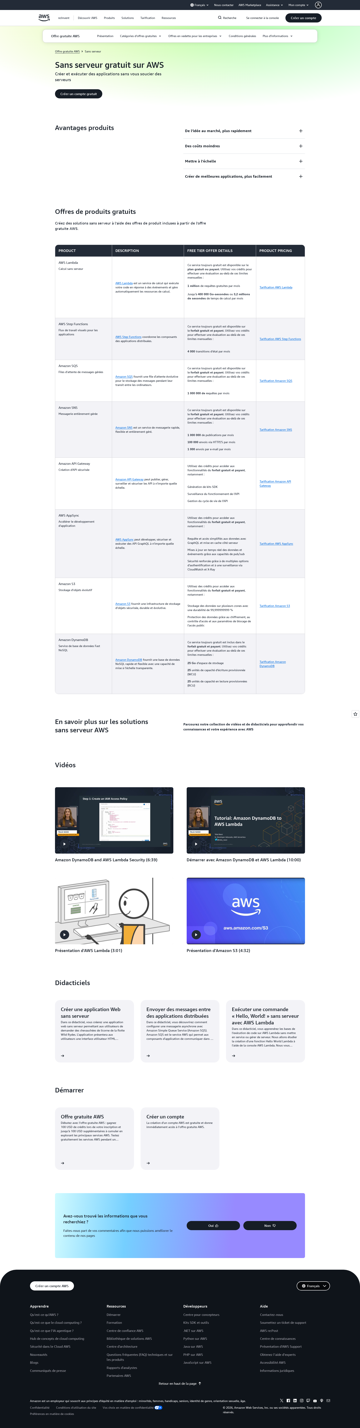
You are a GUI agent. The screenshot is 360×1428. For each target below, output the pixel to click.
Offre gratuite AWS (67, 51)
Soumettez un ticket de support (283, 1322)
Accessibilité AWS (273, 1362)
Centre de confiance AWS (125, 1331)
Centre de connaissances (278, 1338)
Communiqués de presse (48, 1370)
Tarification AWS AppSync (276, 543)
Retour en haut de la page (177, 1383)
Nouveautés (38, 1354)
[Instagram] (301, 1401)
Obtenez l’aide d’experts (278, 1354)
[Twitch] (308, 1401)
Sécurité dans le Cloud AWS (50, 1346)
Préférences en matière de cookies (52, 1414)
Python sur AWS (195, 1338)
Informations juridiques (277, 1370)
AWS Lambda (124, 283)
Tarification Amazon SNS (276, 429)
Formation (114, 1322)
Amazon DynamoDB (128, 659)
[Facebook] (288, 1401)
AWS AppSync (124, 539)
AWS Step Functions (128, 336)
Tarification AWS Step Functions (280, 339)
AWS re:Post (269, 1331)
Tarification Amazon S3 (275, 605)
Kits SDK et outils (196, 1322)
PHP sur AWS (193, 1354)
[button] (88, 18)
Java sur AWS (193, 1346)
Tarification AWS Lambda (276, 287)
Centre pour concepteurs (201, 1315)
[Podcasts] (321, 1401)
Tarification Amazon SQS (276, 380)
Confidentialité (39, 1407)
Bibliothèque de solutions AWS (129, 1338)
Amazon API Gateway (129, 479)
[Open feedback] (355, 714)
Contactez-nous (271, 1315)
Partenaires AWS (119, 1375)
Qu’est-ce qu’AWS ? (44, 1315)
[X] (281, 1401)
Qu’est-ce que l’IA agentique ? (52, 1331)
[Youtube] (315, 1401)
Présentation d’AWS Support (281, 1346)
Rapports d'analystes (122, 1368)
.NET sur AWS (193, 1331)
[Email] (328, 1401)
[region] (180, 469)
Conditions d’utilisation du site (76, 1407)
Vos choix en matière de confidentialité (128, 1407)
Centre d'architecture (122, 1346)
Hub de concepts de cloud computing (57, 1338)
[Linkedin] (295, 1401)
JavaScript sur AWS (197, 1362)
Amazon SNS (123, 427)
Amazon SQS (124, 376)
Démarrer (114, 1315)
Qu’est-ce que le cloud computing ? (56, 1322)
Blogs (34, 1362)
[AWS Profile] (318, 5)
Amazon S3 (122, 603)
